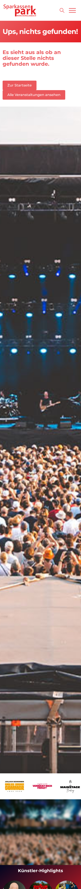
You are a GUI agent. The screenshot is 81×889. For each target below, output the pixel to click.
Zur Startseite (19, 85)
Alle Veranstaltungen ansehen (33, 95)
